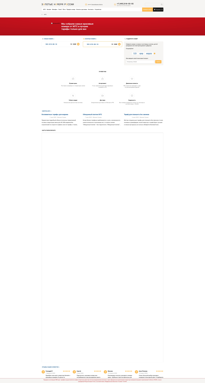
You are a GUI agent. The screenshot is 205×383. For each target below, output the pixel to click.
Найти (158, 61)
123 (135, 53)
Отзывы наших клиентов (50, 367)
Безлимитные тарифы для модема (55, 114)
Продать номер (71, 9)
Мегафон (54, 9)
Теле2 (60, 9)
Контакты (91, 9)
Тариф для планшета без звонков (136, 114)
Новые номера (48, 38)
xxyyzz (149, 53)
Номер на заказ (147, 9)
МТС (44, 9)
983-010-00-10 (51, 44)
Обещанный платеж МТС (92, 114)
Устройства (98, 9)
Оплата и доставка (81, 9)
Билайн (49, 9)
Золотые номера (90, 38)
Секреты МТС (46, 111)
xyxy (141, 53)
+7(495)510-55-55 (125, 4)
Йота (64, 9)
